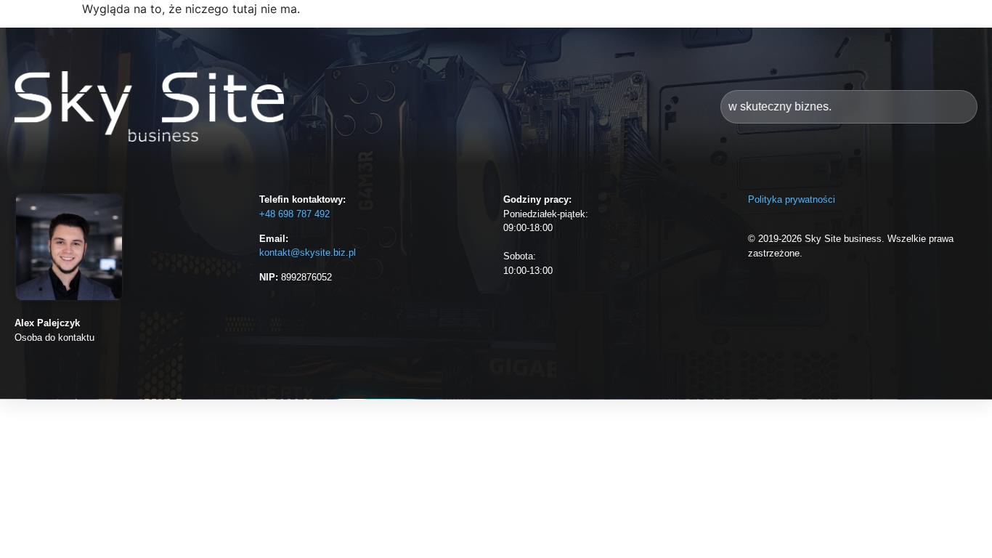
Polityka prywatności (791, 199)
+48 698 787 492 (294, 214)
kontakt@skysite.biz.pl (307, 252)
